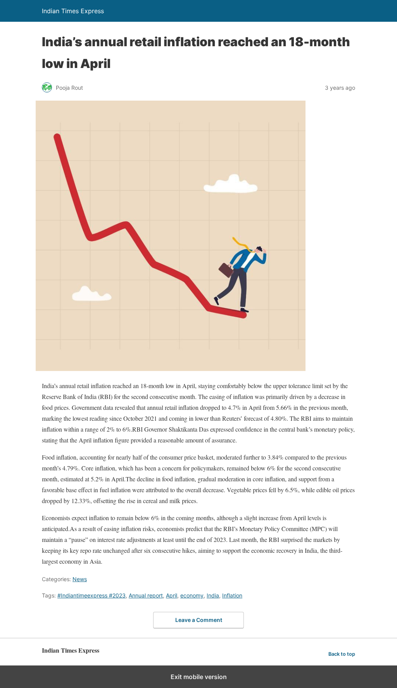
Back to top (341, 654)
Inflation (232, 595)
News (79, 579)
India (213, 595)
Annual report (146, 595)
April (171, 595)
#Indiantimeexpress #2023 (91, 595)
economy (192, 595)
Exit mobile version (199, 677)
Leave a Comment (198, 620)
